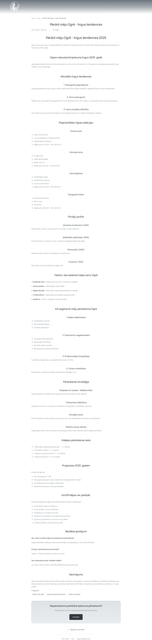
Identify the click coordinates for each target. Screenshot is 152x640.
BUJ (73, 639)
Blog (38, 18)
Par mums (65, 639)
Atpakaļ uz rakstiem (76, 629)
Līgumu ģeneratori (83, 639)
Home (33, 18)
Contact (76, 617)
